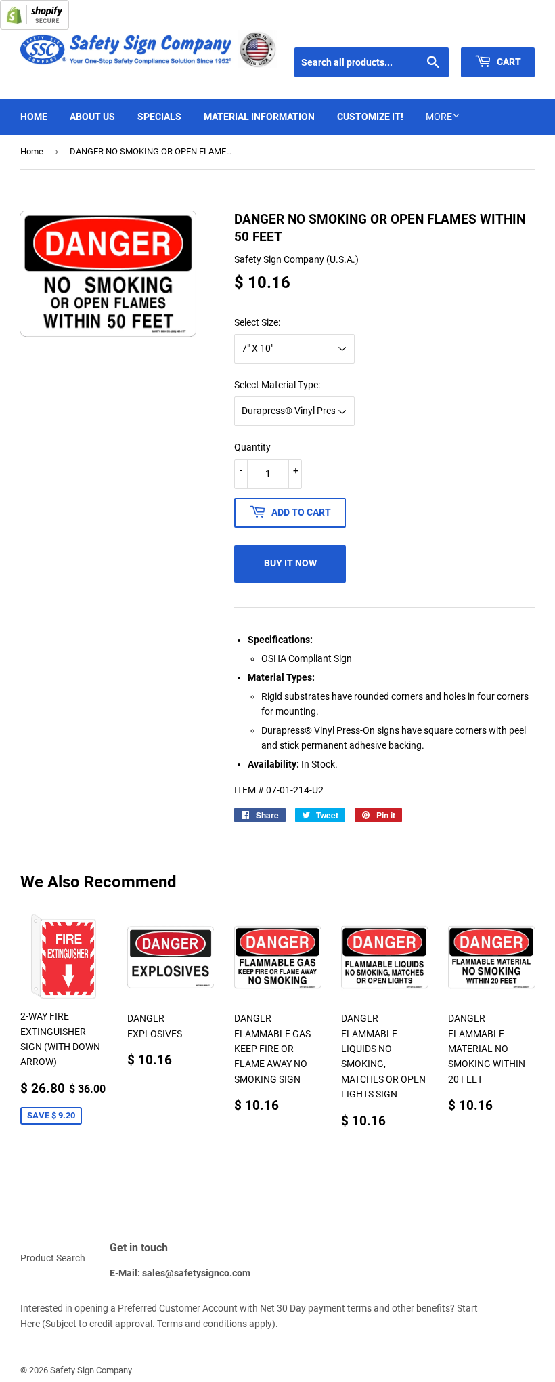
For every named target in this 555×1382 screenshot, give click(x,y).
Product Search (52, 1258)
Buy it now (290, 563)
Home (33, 116)
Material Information (259, 116)
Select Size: (257, 322)
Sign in (437, 30)
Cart (508, 61)
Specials (159, 116)
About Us (92, 116)
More (439, 116)
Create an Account (501, 30)
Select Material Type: (277, 384)
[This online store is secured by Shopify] (34, 26)
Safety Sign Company (91, 1370)
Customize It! (370, 116)
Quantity (252, 447)
